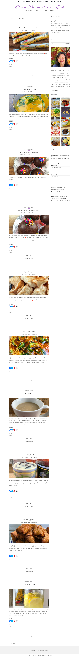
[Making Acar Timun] (29, 345)
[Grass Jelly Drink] (29, 468)
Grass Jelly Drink (28, 455)
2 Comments (29, 196)
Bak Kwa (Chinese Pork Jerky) (56, 169)
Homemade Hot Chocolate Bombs (28, 210)
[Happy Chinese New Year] (55, 131)
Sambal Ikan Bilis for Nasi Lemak (57, 172)
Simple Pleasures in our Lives (39, 7)
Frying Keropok (28, 272)
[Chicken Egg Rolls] (29, 533)
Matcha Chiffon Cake (55, 165)
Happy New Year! (54, 160)
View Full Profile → (55, 90)
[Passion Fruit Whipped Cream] (55, 122)
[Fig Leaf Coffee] (29, 407)
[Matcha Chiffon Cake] (65, 122)
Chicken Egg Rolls (28, 520)
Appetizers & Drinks (28, 86)
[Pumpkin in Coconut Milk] (55, 102)
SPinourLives (34, 30)
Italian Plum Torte (61, 187)
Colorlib (39, 650)
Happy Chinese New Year (56, 167)
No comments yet (29, 75)
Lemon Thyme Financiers (56, 178)
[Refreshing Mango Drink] (29, 103)
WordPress (46, 650)
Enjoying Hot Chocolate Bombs (28, 152)
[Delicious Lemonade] (29, 598)
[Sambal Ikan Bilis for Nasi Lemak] (55, 141)
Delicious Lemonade (28, 584)
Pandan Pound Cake (60, 189)
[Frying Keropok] (29, 285)
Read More (29, 72)
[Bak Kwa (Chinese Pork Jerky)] (65, 131)
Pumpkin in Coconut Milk (56, 153)
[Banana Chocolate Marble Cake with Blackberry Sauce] (65, 102)
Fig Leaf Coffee (28, 393)
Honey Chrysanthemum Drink (28, 28)
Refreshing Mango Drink (28, 89)
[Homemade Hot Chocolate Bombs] (29, 224)
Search (67, 43)
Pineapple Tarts (54, 174)
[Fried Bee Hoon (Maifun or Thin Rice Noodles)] (55, 112)
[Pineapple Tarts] (65, 141)
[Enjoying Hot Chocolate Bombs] (29, 166)
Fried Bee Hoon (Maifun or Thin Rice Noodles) (60, 158)
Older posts (12, 643)
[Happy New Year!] (65, 112)
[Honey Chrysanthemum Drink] (29, 41)
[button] (29, 41)
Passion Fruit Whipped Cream (57, 163)
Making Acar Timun (28, 332)
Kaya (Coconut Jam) (54, 176)
